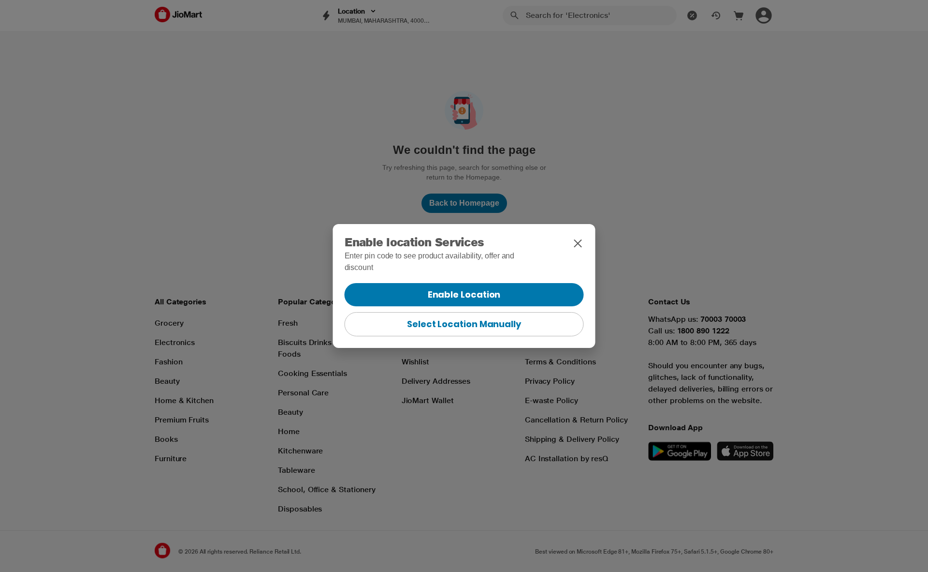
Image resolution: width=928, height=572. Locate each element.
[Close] (578, 243)
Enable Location (464, 294)
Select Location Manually (464, 324)
